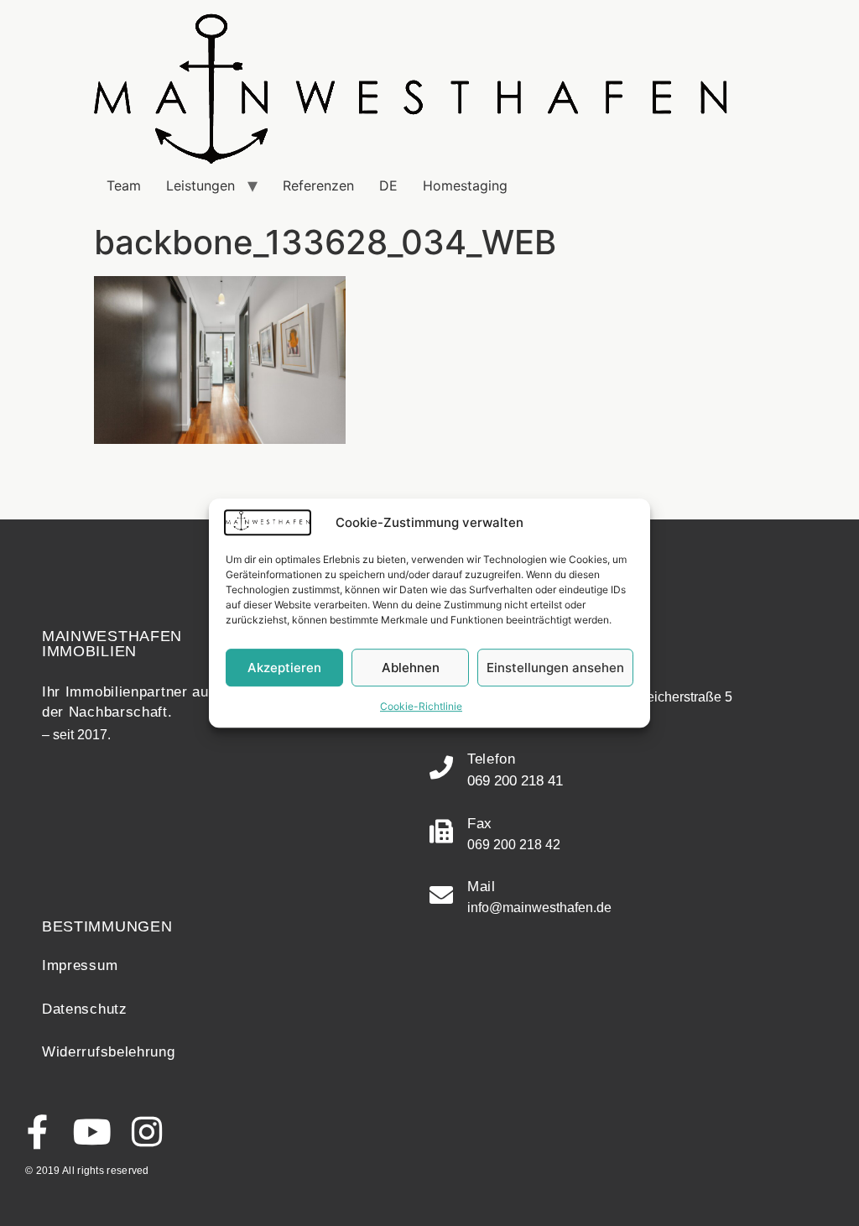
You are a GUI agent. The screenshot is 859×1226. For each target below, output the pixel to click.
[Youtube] (92, 1131)
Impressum (79, 965)
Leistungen (200, 185)
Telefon (491, 759)
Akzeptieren (284, 668)
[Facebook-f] (37, 1131)
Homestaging (465, 185)
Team (124, 185)
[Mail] (441, 895)
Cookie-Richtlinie (421, 706)
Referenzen (318, 185)
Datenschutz (85, 1009)
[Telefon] (441, 768)
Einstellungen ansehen (555, 668)
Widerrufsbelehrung (108, 1052)
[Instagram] (146, 1131)
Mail (481, 887)
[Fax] (441, 831)
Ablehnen (411, 668)
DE (388, 185)
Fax (479, 824)
